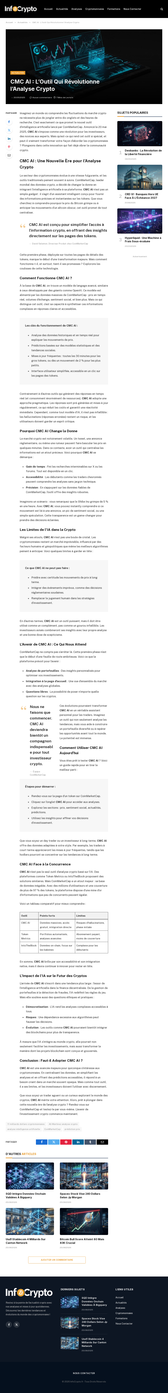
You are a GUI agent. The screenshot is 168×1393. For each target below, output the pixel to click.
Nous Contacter (132, 9)
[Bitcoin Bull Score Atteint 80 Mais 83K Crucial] (84, 1221)
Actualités (62, 9)
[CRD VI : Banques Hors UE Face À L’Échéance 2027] (139, 177)
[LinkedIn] (9, 138)
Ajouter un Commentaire (57, 1260)
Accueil (48, 9)
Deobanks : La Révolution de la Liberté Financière (143, 152)
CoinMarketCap (52, 1129)
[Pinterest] (9, 146)
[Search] (161, 9)
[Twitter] (9, 130)
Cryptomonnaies (94, 9)
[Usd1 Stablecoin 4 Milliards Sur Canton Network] (30, 1221)
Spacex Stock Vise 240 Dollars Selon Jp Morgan (80, 1195)
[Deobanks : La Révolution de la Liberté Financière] (139, 133)
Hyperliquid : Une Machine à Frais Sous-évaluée (143, 239)
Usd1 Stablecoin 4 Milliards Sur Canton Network (26, 1241)
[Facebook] (9, 121)
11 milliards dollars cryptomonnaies (26, 1124)
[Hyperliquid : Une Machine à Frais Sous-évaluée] (139, 221)
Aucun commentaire (42, 97)
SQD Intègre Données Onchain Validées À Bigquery (26, 1195)
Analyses (76, 9)
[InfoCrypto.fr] (21, 9)
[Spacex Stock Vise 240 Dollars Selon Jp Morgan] (84, 1175)
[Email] (9, 155)
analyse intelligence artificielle (23, 1129)
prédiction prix (72, 1129)
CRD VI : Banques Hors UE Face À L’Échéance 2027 (141, 196)
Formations (113, 9)
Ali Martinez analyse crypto (63, 1124)
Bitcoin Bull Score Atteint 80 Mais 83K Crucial (82, 1241)
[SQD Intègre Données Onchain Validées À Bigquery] (30, 1175)
